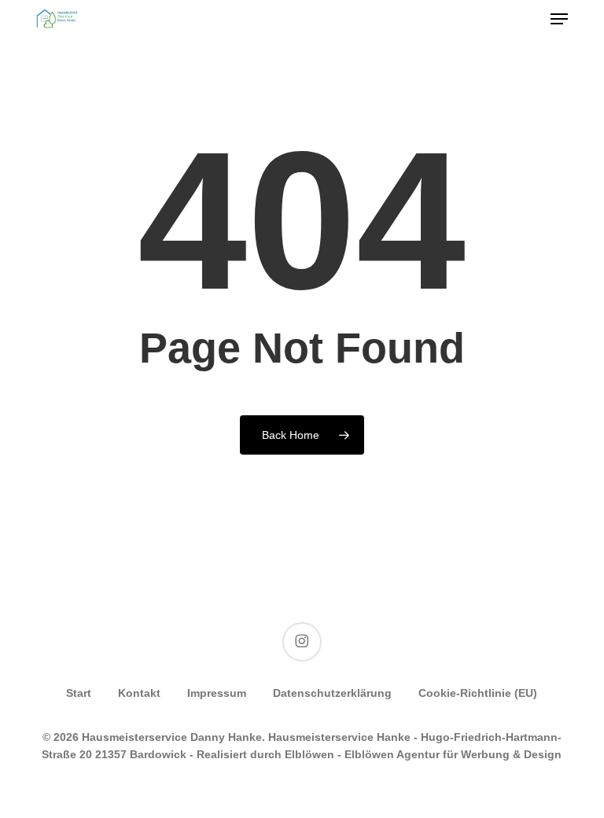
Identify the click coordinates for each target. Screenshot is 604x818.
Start (78, 693)
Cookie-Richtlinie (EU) (477, 693)
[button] (559, 19)
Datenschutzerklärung (332, 693)
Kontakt (139, 693)
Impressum (216, 693)
